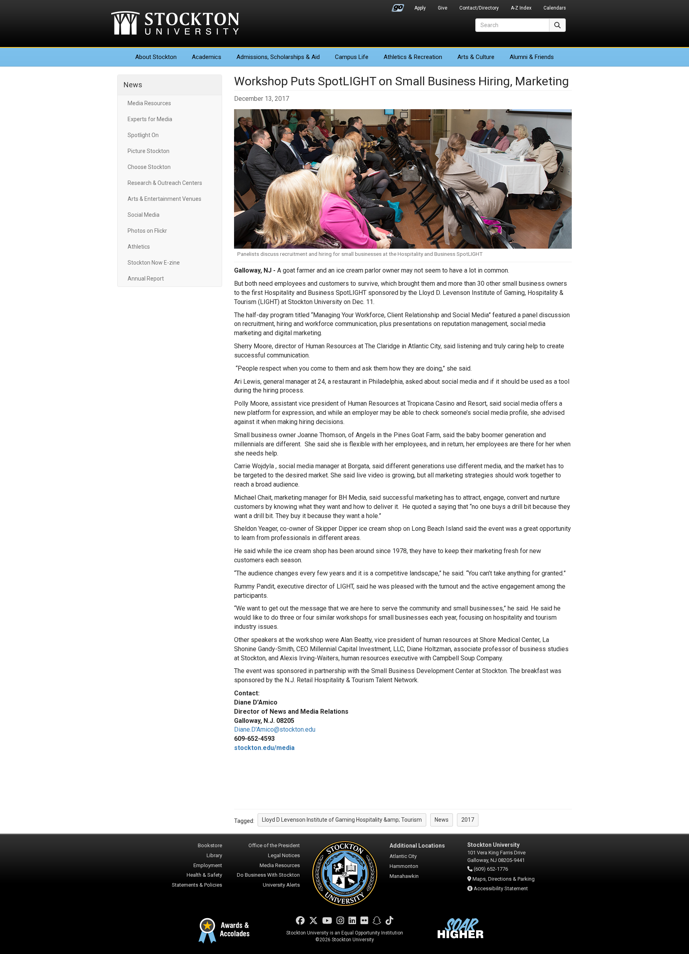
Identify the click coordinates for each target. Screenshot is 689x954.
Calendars (554, 8)
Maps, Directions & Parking (503, 879)
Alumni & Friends (532, 57)
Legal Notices (284, 855)
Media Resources (149, 103)
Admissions (278, 57)
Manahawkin (404, 876)
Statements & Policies (197, 885)
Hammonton (404, 866)
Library (214, 855)
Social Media (143, 215)
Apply (420, 8)
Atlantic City (403, 856)
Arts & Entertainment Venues (164, 199)
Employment (207, 865)
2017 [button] (467, 820)
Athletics (413, 57)
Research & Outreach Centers (165, 183)
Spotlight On (143, 135)
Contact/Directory (479, 8)
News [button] (442, 820)
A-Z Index (521, 8)
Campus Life (351, 57)
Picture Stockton (148, 151)
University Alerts (281, 885)
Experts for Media (150, 119)
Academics (206, 57)
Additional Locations (417, 845)
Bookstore (210, 845)
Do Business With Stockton (268, 875)
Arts (475, 57)
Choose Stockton (149, 167)
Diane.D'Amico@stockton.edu (274, 729)
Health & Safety (204, 875)
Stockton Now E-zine (154, 262)
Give (442, 8)
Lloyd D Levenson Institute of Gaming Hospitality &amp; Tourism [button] (342, 820)
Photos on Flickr (147, 231)
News (133, 84)
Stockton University (175, 24)
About (156, 57)
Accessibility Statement (501, 888)
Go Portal (398, 6)
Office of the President (274, 845)
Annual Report (146, 278)
